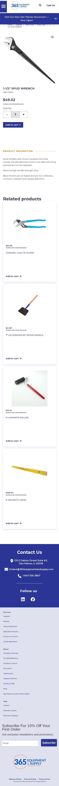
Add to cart (11, 124)
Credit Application (10, 642)
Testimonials (8, 674)
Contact (6, 705)
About (6, 649)
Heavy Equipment (10, 626)
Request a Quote (9, 710)
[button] (52, 37)
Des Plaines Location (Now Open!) (16, 694)
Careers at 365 (8, 684)
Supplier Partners (10, 678)
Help (5, 701)
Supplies (19, 25)
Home (10, 25)
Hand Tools (30, 25)
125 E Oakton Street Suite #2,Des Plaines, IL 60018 (31, 562)
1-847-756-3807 (31, 575)
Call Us (51, 5)
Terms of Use (44, 779)
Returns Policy (15, 779)
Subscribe (49, 742)
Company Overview (10, 653)
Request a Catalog (10, 716)
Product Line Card (10, 636)
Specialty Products (10, 631)
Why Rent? (7, 668)
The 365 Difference (10, 658)
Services (7, 612)
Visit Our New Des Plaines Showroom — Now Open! (27, 19)
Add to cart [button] (12, 276)
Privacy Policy (30, 779)
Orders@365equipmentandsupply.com (31, 569)
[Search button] (40, 5)
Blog (5, 689)
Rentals (6, 621)
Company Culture (10, 663)
